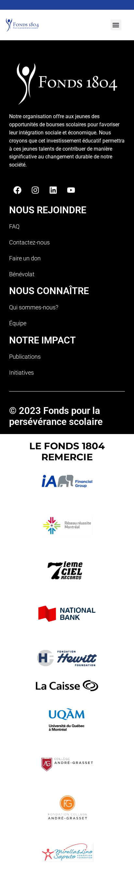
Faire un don (25, 258)
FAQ (14, 226)
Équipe (17, 323)
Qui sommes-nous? (33, 307)
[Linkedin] (53, 190)
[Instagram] (35, 190)
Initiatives (21, 372)
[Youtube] (71, 190)
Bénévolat (21, 274)
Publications (25, 356)
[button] (116, 24)
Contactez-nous (29, 242)
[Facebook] (17, 190)
